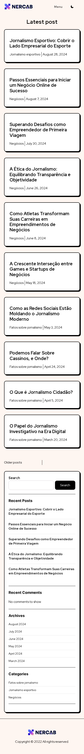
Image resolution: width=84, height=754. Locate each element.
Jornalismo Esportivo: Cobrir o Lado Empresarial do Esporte (42, 43)
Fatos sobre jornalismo (26, 327)
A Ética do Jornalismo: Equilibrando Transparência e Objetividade (40, 174)
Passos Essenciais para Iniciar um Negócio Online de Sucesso (40, 85)
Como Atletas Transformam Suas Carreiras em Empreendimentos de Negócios (39, 222)
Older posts (13, 462)
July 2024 (15, 631)
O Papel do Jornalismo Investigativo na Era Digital (38, 428)
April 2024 (15, 653)
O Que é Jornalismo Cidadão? (41, 392)
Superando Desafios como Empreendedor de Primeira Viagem (38, 130)
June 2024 (16, 639)
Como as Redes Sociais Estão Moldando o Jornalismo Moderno (41, 313)
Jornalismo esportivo (25, 54)
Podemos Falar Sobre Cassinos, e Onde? (32, 355)
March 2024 (17, 661)
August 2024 (17, 624)
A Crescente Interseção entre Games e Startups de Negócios (41, 269)
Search (14, 478)
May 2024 (15, 646)
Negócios (17, 99)
